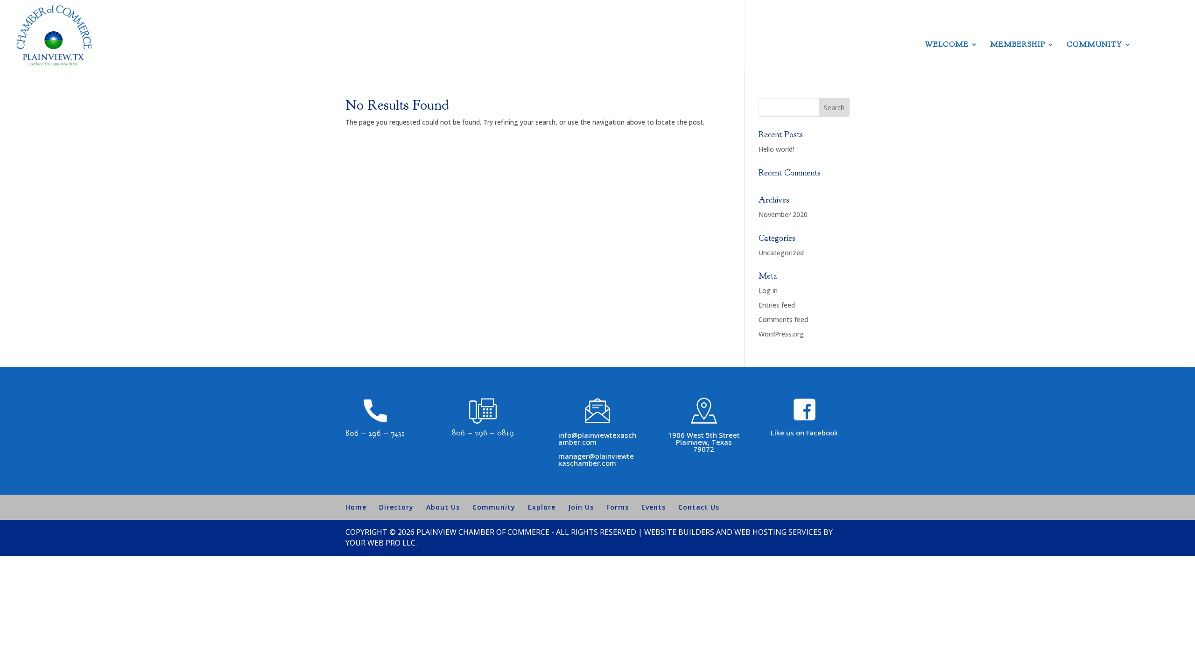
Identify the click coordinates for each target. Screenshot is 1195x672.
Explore (541, 507)
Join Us (581, 507)
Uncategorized (781, 252)
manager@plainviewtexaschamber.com (596, 459)
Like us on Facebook (804, 432)
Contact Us (698, 507)
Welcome (947, 45)
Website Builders (679, 532)
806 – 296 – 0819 (483, 432)
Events (653, 507)
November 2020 (783, 214)
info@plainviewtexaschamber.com (597, 438)
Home (355, 507)
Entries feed (777, 305)
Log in (768, 290)
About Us (443, 507)
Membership (1017, 45)
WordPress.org (781, 333)
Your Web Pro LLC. (381, 543)
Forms (617, 507)
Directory (396, 507)
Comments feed (783, 319)
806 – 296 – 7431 (375, 433)
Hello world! (776, 149)
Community (1094, 45)
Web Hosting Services (778, 532)
